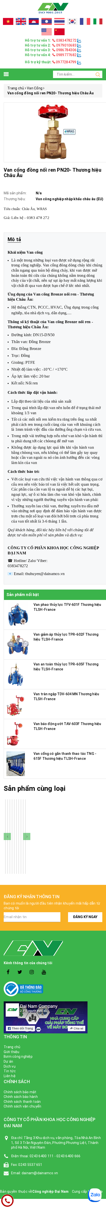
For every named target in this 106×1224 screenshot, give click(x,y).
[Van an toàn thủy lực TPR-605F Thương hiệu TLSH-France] (15, 674)
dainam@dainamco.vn (40, 1173)
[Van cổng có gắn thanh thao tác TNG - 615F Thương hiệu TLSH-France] (15, 763)
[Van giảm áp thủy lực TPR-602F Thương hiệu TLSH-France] (18, 644)
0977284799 (65, 62)
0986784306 (66, 50)
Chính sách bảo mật (20, 1092)
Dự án (8, 1061)
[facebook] (8, 972)
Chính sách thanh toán (22, 1102)
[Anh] (21, 21)
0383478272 (66, 40)
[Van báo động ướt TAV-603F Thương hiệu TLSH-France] (14, 734)
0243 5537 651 (30, 1165)
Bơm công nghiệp (18, 1057)
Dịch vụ (10, 1066)
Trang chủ (12, 1047)
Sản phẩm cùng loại (35, 788)
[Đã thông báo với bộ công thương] (53, 988)
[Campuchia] (34, 21)
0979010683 (66, 45)
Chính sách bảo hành (21, 1097)
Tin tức (10, 1071)
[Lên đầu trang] (98, 914)
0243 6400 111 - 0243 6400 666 (55, 1156)
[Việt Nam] (8, 21)
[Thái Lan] (59, 21)
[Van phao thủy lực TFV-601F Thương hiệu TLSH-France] (18, 614)
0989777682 (66, 55)
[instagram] (32, 972)
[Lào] (46, 21)
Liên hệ (10, 1076)
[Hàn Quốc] (72, 21)
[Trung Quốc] (59, 32)
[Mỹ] (46, 32)
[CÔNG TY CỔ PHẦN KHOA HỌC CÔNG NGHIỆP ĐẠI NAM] (53, 8)
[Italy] (98, 21)
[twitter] (20, 972)
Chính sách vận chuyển (22, 1106)
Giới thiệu (11, 1052)
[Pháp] (85, 21)
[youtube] (43, 972)
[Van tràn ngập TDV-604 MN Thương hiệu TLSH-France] (16, 704)
